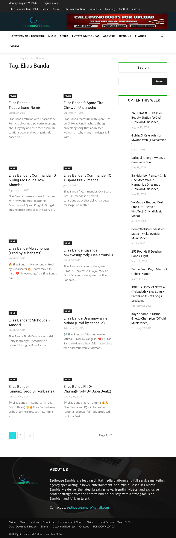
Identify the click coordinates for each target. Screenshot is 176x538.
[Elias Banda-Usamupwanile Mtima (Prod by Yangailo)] (88, 301)
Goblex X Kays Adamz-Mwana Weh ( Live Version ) (148, 140)
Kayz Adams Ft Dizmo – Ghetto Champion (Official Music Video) (148, 318)
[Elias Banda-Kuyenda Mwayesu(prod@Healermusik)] (88, 232)
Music (45, 9)
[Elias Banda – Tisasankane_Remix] (33, 85)
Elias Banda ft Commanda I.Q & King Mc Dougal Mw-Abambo (32, 180)
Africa (56, 9)
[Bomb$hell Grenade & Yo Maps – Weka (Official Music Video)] (123, 232)
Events (45, 526)
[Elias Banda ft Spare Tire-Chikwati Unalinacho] (88, 85)
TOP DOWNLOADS (104, 526)
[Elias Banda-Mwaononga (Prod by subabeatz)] (33, 231)
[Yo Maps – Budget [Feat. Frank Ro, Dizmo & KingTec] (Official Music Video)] (123, 205)
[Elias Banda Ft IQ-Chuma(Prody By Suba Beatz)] (88, 369)
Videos (136, 9)
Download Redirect (64, 526)
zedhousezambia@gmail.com (88, 507)
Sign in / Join (51, 3)
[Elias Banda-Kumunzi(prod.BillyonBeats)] (33, 369)
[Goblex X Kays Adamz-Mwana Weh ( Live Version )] (123, 138)
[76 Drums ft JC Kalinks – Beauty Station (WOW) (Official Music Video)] (123, 116)
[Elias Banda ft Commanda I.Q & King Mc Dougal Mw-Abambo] (33, 158)
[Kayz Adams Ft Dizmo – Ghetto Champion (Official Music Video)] (123, 317)
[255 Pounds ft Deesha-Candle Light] (123, 254)
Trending (110, 9)
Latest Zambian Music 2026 (23, 9)
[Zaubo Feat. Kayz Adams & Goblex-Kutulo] (123, 272)
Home (12, 58)
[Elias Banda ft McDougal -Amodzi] (33, 302)
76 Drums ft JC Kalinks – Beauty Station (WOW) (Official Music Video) (147, 117)
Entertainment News (75, 9)
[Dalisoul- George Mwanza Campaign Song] (123, 161)
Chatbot (123, 9)
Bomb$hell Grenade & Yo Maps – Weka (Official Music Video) (147, 233)
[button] (162, 36)
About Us (95, 9)
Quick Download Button (22, 526)
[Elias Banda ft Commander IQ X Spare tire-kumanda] (88, 158)
